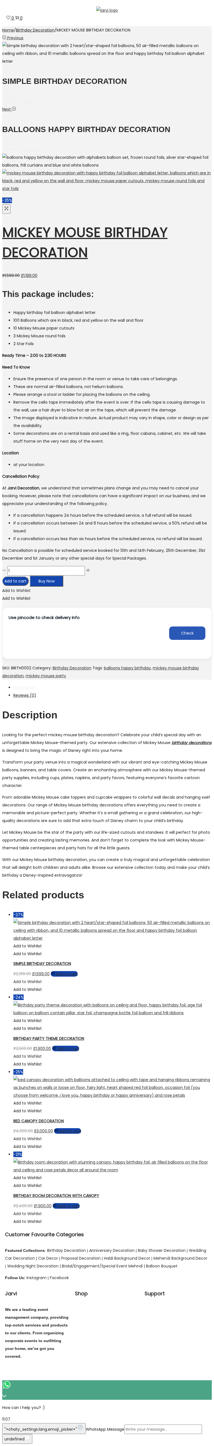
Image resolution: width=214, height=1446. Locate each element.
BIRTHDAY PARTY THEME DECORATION (48, 1038)
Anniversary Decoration (112, 1250)
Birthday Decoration (35, 30)
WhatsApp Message (105, 1429)
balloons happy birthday (127, 668)
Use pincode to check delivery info (44, 617)
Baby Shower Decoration (162, 1250)
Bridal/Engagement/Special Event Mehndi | (104, 1266)
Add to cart (15, 581)
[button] (16, 590)
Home (8, 30)
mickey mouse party (46, 676)
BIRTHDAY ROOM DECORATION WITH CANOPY (56, 1195)
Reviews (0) (24, 695)
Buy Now (46, 581)
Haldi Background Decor (127, 1258)
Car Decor (47, 1258)
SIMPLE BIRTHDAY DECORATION (42, 963)
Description (24, 687)
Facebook (59, 1278)
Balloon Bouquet (161, 1266)
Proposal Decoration (81, 1258)
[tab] (112, 687)
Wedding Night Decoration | (34, 1266)
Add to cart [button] (67, 974)
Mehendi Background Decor (180, 1258)
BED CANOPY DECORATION (38, 1121)
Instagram (36, 1278)
